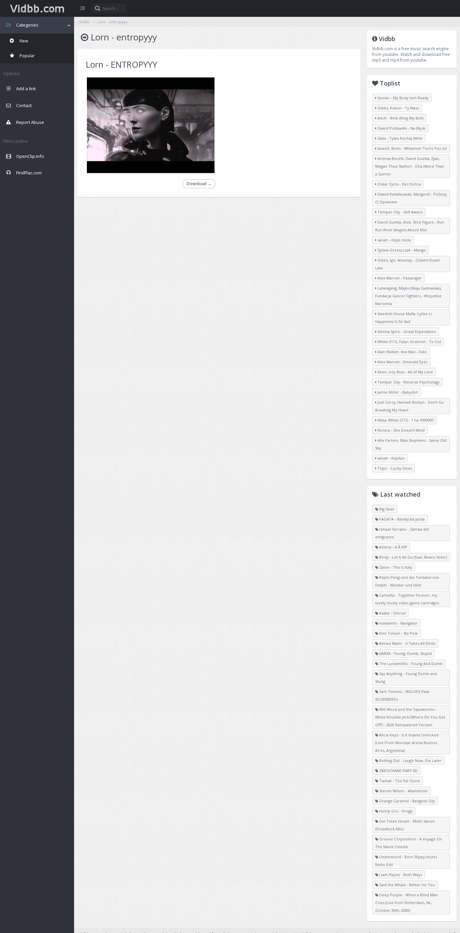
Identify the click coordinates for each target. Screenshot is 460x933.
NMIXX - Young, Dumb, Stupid (405, 653)
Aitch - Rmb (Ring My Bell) (399, 118)
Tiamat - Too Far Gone (399, 780)
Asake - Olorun (392, 612)
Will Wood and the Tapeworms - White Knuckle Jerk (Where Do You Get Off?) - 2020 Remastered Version (410, 717)
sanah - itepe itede (393, 239)
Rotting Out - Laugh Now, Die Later (409, 760)
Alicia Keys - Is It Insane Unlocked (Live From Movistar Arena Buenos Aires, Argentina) (406, 742)
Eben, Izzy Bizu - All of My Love (404, 371)
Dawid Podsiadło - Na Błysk (400, 128)
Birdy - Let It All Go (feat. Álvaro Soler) (412, 557)
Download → (199, 184)
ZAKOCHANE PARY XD (398, 770)
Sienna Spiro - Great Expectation (406, 331)
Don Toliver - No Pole (398, 633)
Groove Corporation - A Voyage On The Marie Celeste (408, 842)
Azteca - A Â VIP (392, 546)
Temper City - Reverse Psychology (407, 382)
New (23, 41)
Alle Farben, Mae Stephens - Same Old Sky (411, 444)
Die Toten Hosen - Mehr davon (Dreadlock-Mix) (405, 825)
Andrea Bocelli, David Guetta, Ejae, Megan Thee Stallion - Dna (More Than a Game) (409, 166)
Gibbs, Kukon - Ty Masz (397, 107)
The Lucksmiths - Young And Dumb (410, 663)
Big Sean (386, 508)
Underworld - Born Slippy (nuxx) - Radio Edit (407, 860)
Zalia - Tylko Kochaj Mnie (399, 138)
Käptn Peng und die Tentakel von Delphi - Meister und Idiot (407, 581)
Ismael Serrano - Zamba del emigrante (402, 533)
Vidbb (37, 8)
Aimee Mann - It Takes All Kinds (406, 643)
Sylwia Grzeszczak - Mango (401, 250)
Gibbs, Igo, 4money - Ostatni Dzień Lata (407, 264)
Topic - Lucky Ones (394, 468)
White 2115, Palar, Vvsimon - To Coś (408, 341)
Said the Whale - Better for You (406, 884)
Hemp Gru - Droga (395, 810)
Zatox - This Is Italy (395, 567)
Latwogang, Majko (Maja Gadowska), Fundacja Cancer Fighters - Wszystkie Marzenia (408, 296)
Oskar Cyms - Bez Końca (398, 184)
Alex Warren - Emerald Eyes (401, 361)
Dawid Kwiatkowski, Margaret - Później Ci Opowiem (411, 198)
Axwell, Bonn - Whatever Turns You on (411, 148)
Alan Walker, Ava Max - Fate (401, 351)
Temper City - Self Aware (399, 211)
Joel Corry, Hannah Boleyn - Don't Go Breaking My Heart (409, 406)
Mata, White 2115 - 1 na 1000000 (405, 420)
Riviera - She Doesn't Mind (400, 430)
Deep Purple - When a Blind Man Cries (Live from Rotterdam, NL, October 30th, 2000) (406, 902)
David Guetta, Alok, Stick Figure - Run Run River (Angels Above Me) (409, 226)
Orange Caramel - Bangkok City (406, 800)
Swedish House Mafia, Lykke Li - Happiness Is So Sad (404, 317)
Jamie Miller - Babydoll (397, 392)
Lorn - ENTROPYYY (121, 64)
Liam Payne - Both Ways (400, 874)
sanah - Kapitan (390, 458)
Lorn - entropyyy (112, 21)
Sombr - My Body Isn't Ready (402, 97)
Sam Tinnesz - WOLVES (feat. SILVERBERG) (402, 695)
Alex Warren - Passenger (399, 277)
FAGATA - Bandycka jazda (401, 519)
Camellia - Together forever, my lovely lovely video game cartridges (407, 599)
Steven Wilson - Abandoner (403, 790)
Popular (27, 56)
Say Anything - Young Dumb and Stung (406, 677)
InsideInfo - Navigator (398, 623)
